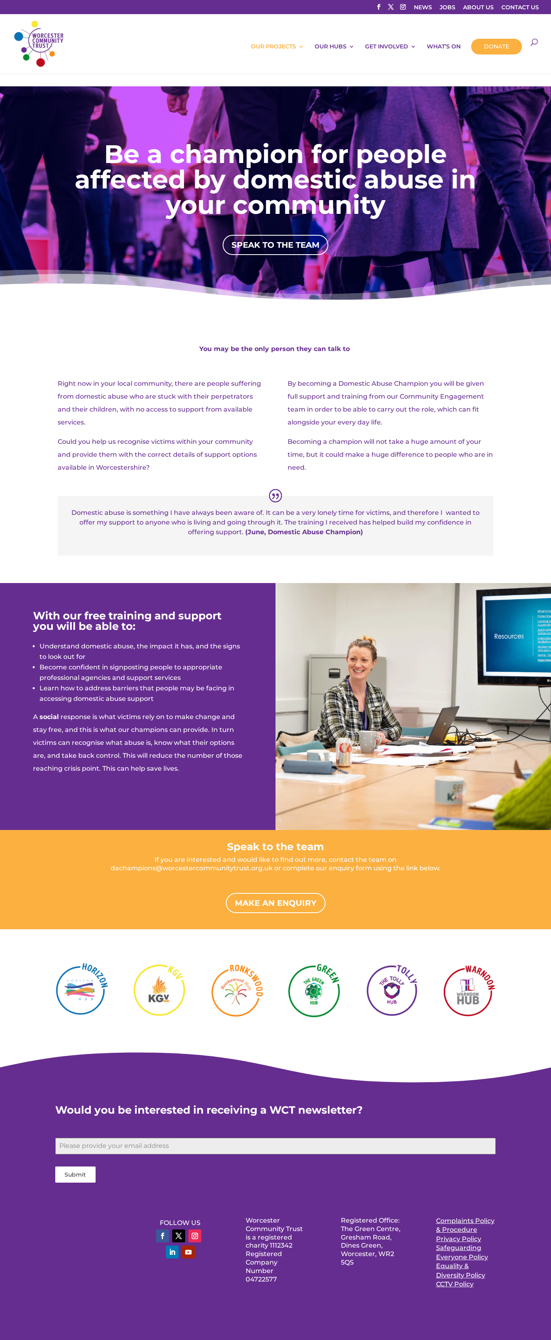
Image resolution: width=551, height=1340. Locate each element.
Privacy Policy (458, 1239)
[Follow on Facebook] (162, 1235)
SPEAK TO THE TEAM (275, 245)
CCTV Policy (455, 1284)
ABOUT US (478, 7)
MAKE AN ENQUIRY (276, 903)
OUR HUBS (330, 47)
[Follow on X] (178, 1235)
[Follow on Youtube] (188, 1252)
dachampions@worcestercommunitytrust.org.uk (192, 868)
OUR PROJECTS (273, 47)
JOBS (447, 7)
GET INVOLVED (386, 47)
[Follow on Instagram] (194, 1235)
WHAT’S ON (444, 47)
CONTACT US (520, 7)
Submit (75, 1174)
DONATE (496, 46)
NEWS (423, 7)
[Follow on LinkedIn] (172, 1252)
